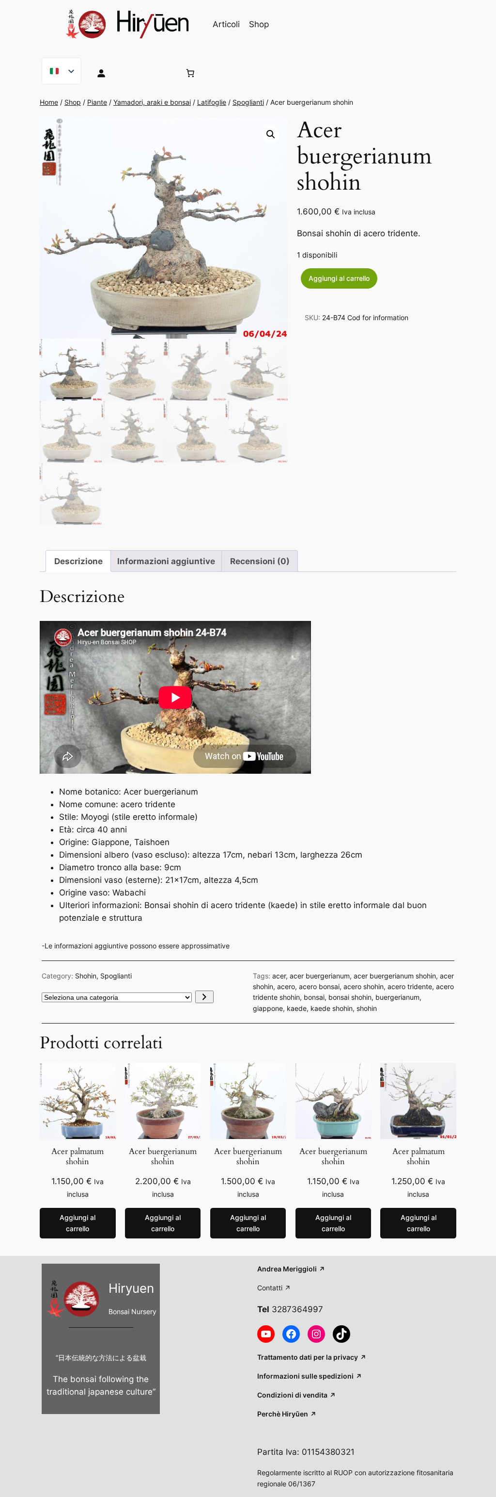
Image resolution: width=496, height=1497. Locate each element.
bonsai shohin (350, 997)
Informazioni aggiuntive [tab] (166, 561)
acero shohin (363, 986)
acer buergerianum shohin (395, 976)
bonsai (314, 997)
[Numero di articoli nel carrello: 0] (190, 73)
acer (279, 976)
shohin (366, 1008)
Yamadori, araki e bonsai (152, 102)
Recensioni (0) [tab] (260, 561)
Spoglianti (248, 102)
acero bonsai (319, 986)
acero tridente (410, 986)
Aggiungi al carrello (339, 278)
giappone (268, 1008)
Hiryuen (131, 1288)
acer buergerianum (320, 976)
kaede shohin (331, 1008)
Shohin (85, 976)
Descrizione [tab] (78, 561)
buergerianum (397, 997)
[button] (270, 134)
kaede (297, 1008)
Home (49, 102)
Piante (97, 102)
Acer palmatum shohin (77, 1156)
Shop (72, 102)
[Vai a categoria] (204, 997)
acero (286, 986)
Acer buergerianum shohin (163, 1156)
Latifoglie (211, 102)
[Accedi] (130, 73)
